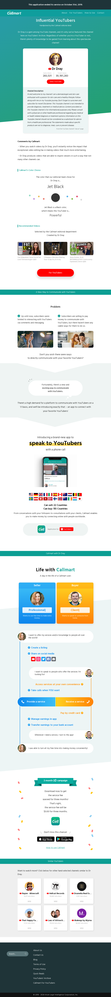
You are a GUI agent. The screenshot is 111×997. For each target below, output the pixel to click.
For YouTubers (75, 13)
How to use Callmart (55, 848)
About (64, 13)
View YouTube (55, 81)
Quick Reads (38, 973)
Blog (35, 960)
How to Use (90, 13)
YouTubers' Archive (42, 978)
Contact (100, 13)
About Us (37, 950)
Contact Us (38, 955)
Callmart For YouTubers (44, 983)
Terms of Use (39, 964)
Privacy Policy (39, 969)
